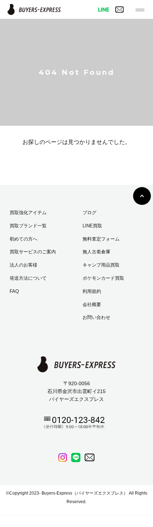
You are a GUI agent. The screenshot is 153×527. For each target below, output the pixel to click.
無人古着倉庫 (96, 251)
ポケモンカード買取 (103, 278)
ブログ (89, 212)
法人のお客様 (23, 265)
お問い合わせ (96, 317)
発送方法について (28, 278)
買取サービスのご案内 (33, 251)
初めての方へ (23, 239)
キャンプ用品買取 (101, 265)
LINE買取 (92, 225)
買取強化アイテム (28, 212)
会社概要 (92, 304)
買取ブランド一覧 (28, 225)
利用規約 (92, 291)
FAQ (14, 291)
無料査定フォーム (101, 239)
